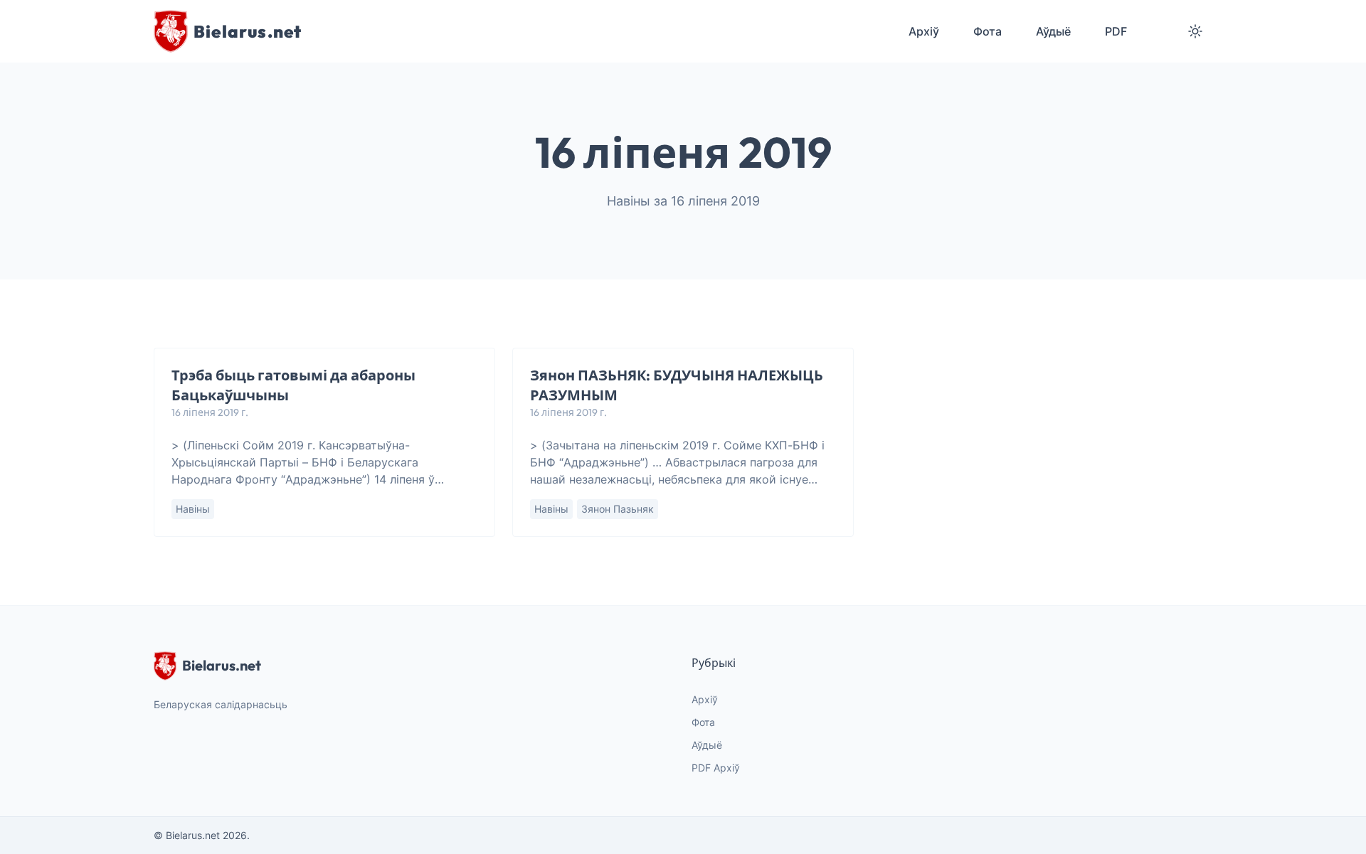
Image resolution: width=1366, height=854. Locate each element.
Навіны (193, 509)
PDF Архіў (716, 768)
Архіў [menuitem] (924, 31)
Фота (703, 722)
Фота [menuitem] (987, 31)
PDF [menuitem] (1116, 31)
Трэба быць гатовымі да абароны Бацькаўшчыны (293, 385)
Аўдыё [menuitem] (1053, 31)
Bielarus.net (221, 665)
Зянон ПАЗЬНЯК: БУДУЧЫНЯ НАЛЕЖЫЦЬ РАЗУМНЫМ (676, 385)
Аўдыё (707, 745)
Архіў (705, 699)
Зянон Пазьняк (617, 509)
